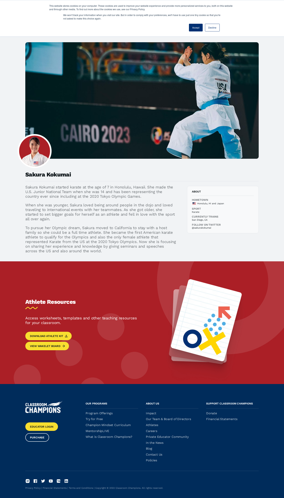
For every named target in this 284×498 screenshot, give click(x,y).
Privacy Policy (33, 488)
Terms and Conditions (81, 488)
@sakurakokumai (201, 227)
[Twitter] (43, 481)
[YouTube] (50, 481)
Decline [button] (212, 27)
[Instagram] (27, 481)
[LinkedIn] (66, 481)
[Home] (43, 407)
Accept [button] (195, 27)
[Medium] (58, 481)
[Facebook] (35, 481)
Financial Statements (55, 488)
